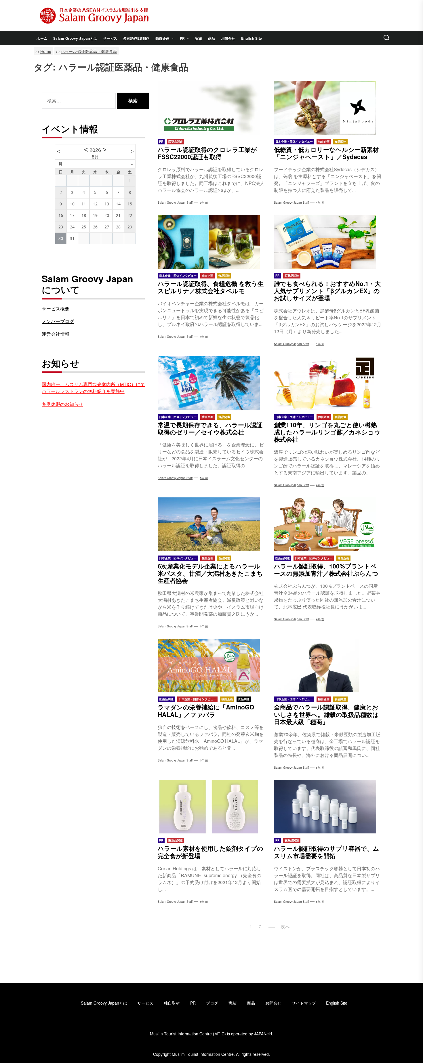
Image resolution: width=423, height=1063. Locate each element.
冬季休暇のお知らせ (62, 404)
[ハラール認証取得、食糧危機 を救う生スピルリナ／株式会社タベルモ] (211, 241)
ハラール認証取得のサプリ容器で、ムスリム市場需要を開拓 (326, 852)
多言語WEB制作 (136, 38)
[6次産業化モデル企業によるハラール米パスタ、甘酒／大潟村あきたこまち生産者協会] (211, 524)
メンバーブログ (58, 321)
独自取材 (172, 1003)
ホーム (42, 38)
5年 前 (320, 768)
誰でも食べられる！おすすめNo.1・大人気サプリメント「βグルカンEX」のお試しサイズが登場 (327, 290)
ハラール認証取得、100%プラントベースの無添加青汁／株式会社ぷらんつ (326, 569)
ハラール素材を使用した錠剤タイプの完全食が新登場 (210, 852)
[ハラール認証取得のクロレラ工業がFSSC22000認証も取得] (211, 108)
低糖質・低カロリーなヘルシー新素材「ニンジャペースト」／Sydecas (326, 153)
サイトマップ (304, 1003)
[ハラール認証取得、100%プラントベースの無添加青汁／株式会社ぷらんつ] (328, 524)
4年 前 (320, 203)
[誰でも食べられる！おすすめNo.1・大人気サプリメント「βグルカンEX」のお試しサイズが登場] (328, 241)
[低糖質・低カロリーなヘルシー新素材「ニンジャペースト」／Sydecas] (328, 108)
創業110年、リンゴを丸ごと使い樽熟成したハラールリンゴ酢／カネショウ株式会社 (327, 431)
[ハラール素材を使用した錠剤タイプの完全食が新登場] (211, 806)
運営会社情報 (55, 334)
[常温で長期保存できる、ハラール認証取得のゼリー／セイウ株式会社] (211, 383)
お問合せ (228, 38)
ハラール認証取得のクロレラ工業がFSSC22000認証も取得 (207, 153)
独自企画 (162, 38)
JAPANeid (263, 1034)
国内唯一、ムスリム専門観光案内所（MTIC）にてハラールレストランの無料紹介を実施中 (93, 387)
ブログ (212, 1003)
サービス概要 (55, 308)
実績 (198, 38)
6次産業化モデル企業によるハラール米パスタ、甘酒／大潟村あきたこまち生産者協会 (210, 573)
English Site (251, 38)
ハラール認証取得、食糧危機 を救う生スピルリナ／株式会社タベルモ (211, 287)
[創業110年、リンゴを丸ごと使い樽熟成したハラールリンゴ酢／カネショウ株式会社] (328, 383)
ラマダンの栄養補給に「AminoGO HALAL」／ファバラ (206, 710)
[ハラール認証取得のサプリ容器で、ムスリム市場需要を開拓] (328, 806)
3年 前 (204, 203)
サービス (110, 38)
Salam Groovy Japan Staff (175, 203)
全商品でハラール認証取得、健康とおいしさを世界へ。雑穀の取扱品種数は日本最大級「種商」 (326, 714)
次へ (285, 926)
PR (182, 38)
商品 (211, 38)
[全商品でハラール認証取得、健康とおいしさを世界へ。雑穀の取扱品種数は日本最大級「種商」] (328, 665)
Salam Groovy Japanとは (75, 38)
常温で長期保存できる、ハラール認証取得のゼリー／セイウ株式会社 (210, 428)
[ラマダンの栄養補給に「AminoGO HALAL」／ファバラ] (211, 665)
